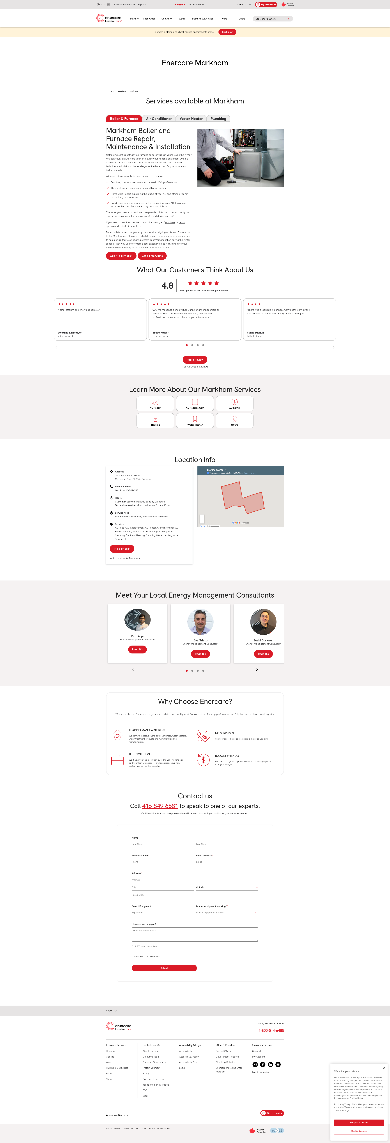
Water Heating (164, 535)
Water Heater (191, 118)
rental (182, 222)
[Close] (383, 1068)
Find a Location (274, 1113)
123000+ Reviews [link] (195, 4)
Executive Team (151, 1056)
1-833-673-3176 (243, 4)
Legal (182, 1067)
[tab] (187, 671)
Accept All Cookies (359, 1123)
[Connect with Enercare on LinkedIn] (270, 1064)
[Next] (334, 347)
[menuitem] (134, 18)
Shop (109, 1079)
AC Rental (150, 527)
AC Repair (120, 527)
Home (112, 91)
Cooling (163, 531)
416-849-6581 (122, 548)
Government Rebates (227, 1056)
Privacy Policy (129, 1128)
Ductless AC (138, 531)
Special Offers (223, 1051)
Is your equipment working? (211, 906)
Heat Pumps (152, 531)
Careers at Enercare (154, 1079)
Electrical (131, 535)
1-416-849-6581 (130, 490)
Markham (134, 91)
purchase (170, 222)
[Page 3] (198, 345)
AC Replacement (135, 527)
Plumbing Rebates (225, 1062)
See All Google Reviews (195, 366)
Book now (227, 32)
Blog (145, 1095)
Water (109, 1062)
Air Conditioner (159, 118)
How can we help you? (144, 924)
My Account (258, 1056)
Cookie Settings (359, 1131)
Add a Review (195, 359)
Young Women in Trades (156, 1084)
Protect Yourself (151, 1067)
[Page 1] (187, 345)
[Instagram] (255, 1064)
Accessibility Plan (188, 1062)
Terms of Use (140, 1128)
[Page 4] (203, 345)
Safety (146, 1073)
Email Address (204, 855)
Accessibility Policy (189, 1056)
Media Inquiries (260, 1072)
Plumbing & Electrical (117, 1067)
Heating (140, 535)
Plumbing (218, 118)
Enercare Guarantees (154, 1062)
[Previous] (56, 347)
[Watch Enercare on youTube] (278, 1064)
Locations (122, 91)
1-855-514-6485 (271, 1030)
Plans (109, 1073)
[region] (195, 319)
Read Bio (137, 649)
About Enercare (151, 1051)
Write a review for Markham (125, 558)
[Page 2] (192, 345)
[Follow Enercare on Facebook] (263, 1064)
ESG (145, 1090)
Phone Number (140, 855)
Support (256, 1051)
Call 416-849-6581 (121, 255)
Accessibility (185, 1051)
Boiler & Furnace (124, 118)
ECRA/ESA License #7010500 (159, 1128)
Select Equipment (141, 906)
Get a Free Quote (152, 255)
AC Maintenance (165, 527)
